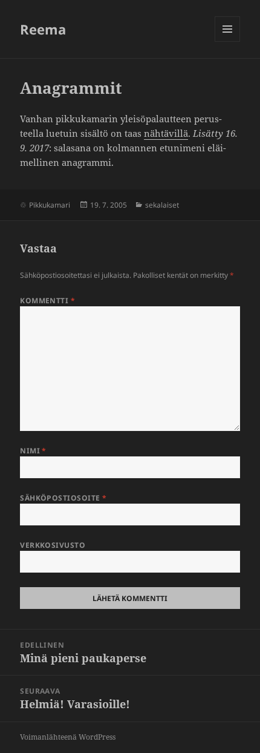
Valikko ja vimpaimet (227, 41)
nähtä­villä (166, 133)
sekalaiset (162, 205)
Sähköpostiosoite (63, 498)
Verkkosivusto (52, 545)
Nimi (33, 451)
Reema (43, 29)
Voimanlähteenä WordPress (67, 737)
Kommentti (47, 300)
